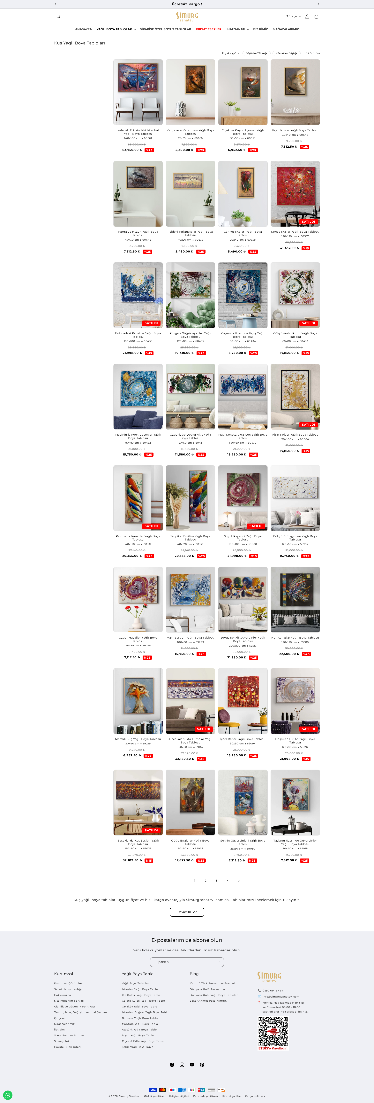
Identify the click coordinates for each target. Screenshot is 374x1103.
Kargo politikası (255, 1096)
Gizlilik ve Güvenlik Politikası (74, 1006)
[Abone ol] (219, 962)
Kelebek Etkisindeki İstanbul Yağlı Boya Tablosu (138, 132)
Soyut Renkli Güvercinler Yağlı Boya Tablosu (243, 639)
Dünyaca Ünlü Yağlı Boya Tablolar (214, 995)
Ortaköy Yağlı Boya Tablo (139, 1006)
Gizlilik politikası (154, 1096)
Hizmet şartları (231, 1096)
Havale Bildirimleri (67, 1046)
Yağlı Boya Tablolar (135, 983)
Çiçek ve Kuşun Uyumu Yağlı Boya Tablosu (243, 132)
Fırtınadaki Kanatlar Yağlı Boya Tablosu (138, 335)
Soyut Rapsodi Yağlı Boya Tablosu (243, 538)
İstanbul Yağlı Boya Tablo (140, 989)
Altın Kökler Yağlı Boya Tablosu (295, 434)
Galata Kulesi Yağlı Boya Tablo (143, 1000)
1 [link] (194, 881)
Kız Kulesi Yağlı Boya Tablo (141, 995)
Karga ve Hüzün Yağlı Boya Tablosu (138, 233)
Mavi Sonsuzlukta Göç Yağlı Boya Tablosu (242, 436)
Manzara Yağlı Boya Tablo (140, 1023)
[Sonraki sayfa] (238, 880)
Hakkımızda (62, 995)
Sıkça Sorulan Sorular (69, 1035)
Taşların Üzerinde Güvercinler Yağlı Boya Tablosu (295, 842)
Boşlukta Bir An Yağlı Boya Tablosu (295, 740)
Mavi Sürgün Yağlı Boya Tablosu (190, 637)
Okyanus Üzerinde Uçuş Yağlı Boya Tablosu (242, 335)
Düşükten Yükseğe (256, 53)
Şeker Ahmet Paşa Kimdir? (209, 1000)
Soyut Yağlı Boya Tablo (138, 1035)
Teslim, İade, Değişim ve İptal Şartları (80, 1012)
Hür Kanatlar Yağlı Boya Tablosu (295, 637)
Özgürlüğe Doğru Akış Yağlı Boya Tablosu (190, 436)
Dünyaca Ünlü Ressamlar (207, 989)
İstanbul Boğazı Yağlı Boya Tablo (145, 1012)
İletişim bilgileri (179, 1096)
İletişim (59, 1029)
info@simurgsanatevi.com (281, 996)
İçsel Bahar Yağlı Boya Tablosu (243, 739)
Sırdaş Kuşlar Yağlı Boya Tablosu (295, 231)
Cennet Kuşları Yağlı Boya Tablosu (243, 233)
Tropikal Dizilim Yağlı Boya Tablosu (190, 538)
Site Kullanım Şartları (69, 1000)
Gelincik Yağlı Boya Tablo (140, 1018)
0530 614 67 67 (273, 990)
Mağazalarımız (64, 1023)
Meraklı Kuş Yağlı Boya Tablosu (138, 739)
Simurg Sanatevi (129, 1096)
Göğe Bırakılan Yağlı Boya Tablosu (190, 842)
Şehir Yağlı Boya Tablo (137, 1046)
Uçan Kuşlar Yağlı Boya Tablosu (295, 130)
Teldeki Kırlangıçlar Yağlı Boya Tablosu (190, 233)
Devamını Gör (187, 912)
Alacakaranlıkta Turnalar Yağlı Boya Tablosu (190, 740)
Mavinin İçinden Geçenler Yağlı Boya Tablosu (138, 436)
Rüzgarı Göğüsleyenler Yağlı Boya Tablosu (190, 335)
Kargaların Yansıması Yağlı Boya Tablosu (190, 132)
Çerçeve (59, 1018)
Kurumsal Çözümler (68, 983)
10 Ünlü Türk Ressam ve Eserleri (212, 983)
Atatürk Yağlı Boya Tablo (139, 1029)
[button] (58, 16)
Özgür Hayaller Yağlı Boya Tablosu (138, 639)
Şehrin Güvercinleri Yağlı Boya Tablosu (242, 842)
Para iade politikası (205, 1096)
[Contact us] (7, 1095)
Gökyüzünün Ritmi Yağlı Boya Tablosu (295, 335)
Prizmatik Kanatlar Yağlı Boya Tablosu (138, 538)
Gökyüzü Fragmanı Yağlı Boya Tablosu (295, 538)
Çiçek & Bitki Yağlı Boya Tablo (143, 1041)
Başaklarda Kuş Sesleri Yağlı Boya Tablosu (138, 842)
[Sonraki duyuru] (318, 4)
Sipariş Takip (63, 1041)
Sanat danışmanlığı (68, 989)
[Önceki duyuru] (55, 4)
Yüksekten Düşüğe (286, 53)
